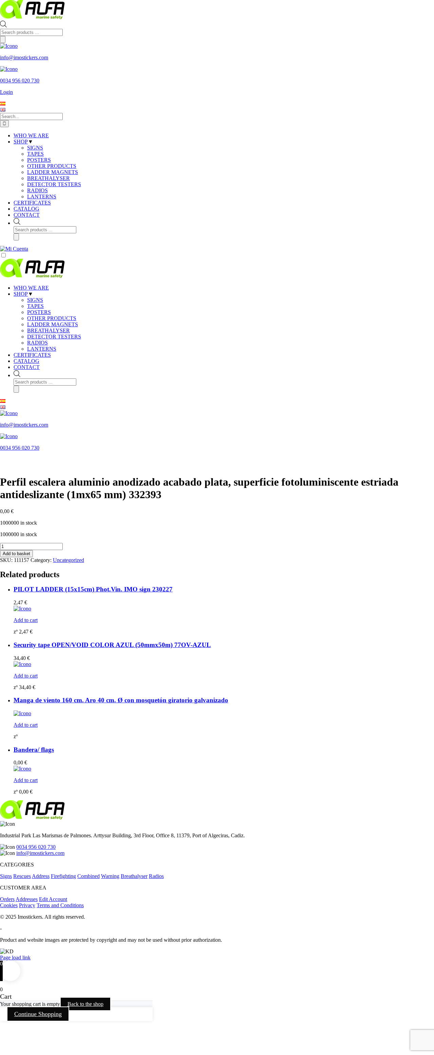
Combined (88, 876)
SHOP (21, 294)
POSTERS (39, 312)
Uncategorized (68, 560)
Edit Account (53, 899)
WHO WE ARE (31, 288)
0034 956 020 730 (36, 847)
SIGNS (35, 300)
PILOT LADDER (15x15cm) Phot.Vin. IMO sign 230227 (93, 589)
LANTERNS (41, 349)
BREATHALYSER (48, 330)
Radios (156, 876)
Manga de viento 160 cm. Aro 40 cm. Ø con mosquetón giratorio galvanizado (121, 700)
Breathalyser (134, 876)
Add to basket (16, 553)
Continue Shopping (38, 1014)
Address (41, 876)
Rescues (22, 876)
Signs (6, 876)
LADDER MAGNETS (52, 324)
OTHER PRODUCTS (51, 318)
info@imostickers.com (40, 853)
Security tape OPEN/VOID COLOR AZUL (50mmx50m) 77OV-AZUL (112, 644)
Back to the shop (85, 1004)
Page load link (15, 957)
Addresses (27, 899)
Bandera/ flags (34, 749)
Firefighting (63, 876)
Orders (7, 899)
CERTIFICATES (32, 355)
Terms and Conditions (60, 905)
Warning (110, 876)
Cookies (9, 905)
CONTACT (27, 367)
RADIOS (37, 343)
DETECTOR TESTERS (54, 336)
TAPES (35, 306)
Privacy (27, 905)
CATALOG (26, 361)
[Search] (2, 39)
